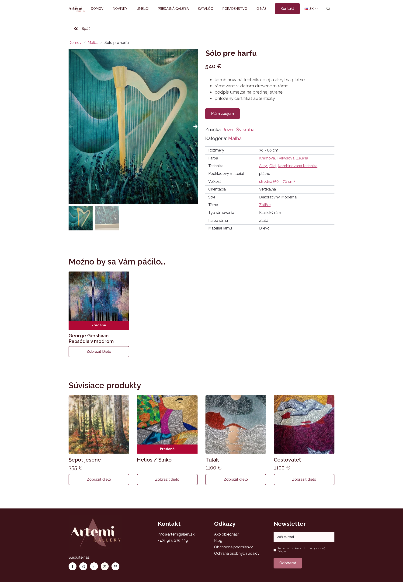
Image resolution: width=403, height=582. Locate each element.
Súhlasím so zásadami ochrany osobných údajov (303, 550)
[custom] (105, 566)
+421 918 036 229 (173, 540)
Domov (97, 9)
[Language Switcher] (316, 8)
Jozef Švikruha (238, 129)
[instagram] (83, 566)
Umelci (143, 9)
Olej (272, 166)
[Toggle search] (328, 9)
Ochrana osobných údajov (237, 553)
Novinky (120, 9)
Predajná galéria (173, 9)
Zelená (302, 158)
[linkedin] (94, 566)
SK (309, 9)
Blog (218, 540)
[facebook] (72, 566)
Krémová (267, 158)
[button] (195, 126)
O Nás (262, 9)
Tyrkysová (286, 158)
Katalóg (205, 9)
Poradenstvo (234, 9)
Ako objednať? (226, 534)
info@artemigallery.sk (176, 534)
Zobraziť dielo (99, 351)
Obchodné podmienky (233, 547)
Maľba (93, 42)
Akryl (263, 166)
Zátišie (265, 205)
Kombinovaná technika (297, 166)
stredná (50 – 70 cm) (277, 181)
